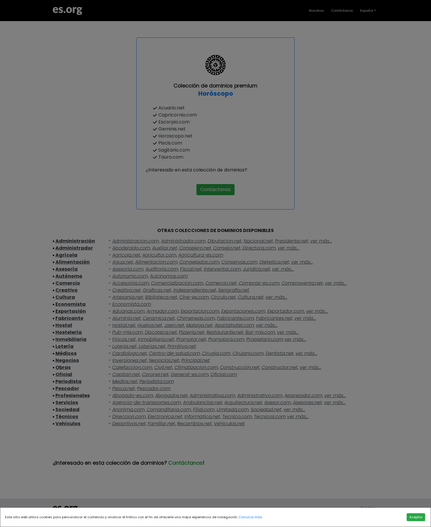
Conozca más (250, 517)
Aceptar (415, 517)
